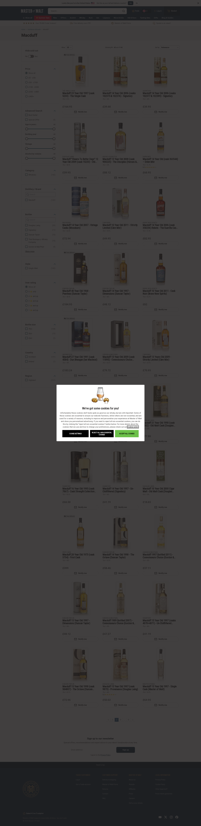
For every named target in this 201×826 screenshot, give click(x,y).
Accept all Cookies (126, 434)
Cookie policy (132, 427)
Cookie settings (75, 434)
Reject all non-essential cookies (102, 434)
